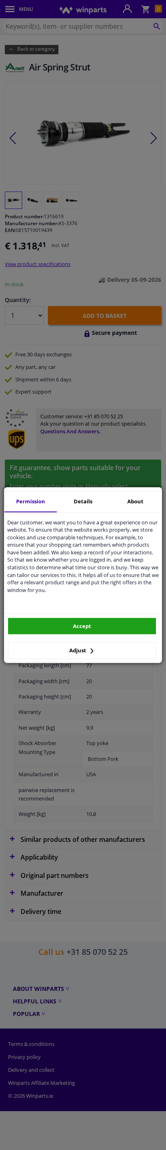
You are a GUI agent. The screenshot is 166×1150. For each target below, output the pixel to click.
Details (83, 501)
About (135, 501)
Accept (82, 626)
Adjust (78, 650)
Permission (30, 501)
